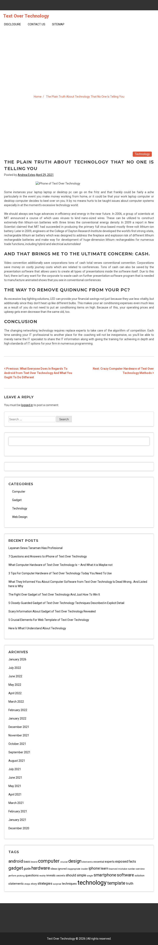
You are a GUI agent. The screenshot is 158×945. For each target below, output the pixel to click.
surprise (57, 884)
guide (27, 868)
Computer (18, 491)
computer (49, 861)
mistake (122, 868)
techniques (69, 883)
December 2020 (18, 828)
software (125, 874)
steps (27, 883)
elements (87, 861)
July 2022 (14, 667)
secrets (60, 875)
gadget (15, 868)
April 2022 (15, 693)
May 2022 (14, 684)
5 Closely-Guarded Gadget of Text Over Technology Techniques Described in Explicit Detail (66, 603)
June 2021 (15, 777)
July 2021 (14, 769)
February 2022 (17, 710)
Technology (142, 154)
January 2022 (17, 718)
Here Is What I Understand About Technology (37, 628)
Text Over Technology (26, 16)
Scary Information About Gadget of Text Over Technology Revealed (52, 611)
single (90, 875)
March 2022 (16, 701)
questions (32, 875)
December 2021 (18, 727)
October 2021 (17, 743)
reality (42, 875)
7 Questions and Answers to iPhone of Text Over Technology (47, 556)
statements (16, 883)
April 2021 (15, 794)
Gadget (17, 500)
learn (104, 868)
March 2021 (16, 803)
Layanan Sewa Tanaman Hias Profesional (35, 548)
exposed (121, 861)
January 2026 (17, 659)
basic (27, 861)
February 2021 (17, 811)
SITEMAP (58, 24)
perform (12, 875)
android (15, 861)
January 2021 (17, 819)
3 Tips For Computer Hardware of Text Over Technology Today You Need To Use (60, 573)
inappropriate (73, 869)
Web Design (19, 517)
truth (129, 883)
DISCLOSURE (12, 24)
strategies (44, 883)
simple (81, 875)
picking (21, 875)
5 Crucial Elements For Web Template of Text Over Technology (48, 619)
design (74, 861)
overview (140, 869)
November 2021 (18, 735)
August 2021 (16, 760)
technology (92, 882)
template (116, 883)
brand (34, 861)
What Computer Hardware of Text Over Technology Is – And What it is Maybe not (60, 565)
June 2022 (15, 676)
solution (139, 875)
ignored (62, 868)
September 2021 (19, 752)
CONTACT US (36, 24)
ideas (54, 868)
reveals (51, 875)
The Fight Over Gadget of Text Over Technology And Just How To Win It (54, 594)
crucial (64, 861)
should (71, 875)
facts (132, 861)
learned (113, 868)
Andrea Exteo (26, 174)
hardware (40, 868)
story (34, 883)
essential (98, 861)
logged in (27, 405)
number (131, 869)
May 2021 (14, 786)
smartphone (105, 875)
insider (84, 869)
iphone (94, 868)
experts (110, 861)
